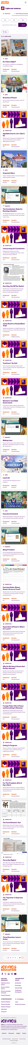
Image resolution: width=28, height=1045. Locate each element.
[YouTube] (15, 973)
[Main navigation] (25, 2)
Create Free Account (20, 1004)
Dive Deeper (18, 985)
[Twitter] (5, 973)
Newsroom (11, 1033)
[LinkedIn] (9, 973)
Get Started (18, 983)
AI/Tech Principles (14, 1040)
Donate (24, 1033)
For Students (20, 999)
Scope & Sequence (5, 995)
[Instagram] (12, 973)
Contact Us (3, 1011)
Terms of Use (15, 1038)
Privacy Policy (22, 1038)
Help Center (4, 1009)
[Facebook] (2, 973)
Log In (16, 1002)
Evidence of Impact (5, 1006)
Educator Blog (18, 988)
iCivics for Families (5, 1004)
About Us (4, 1033)
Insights (18, 1033)
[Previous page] (5, 958)
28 (19, 957)
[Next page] (22, 958)
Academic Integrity (7, 1038)
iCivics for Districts (5, 1001)
